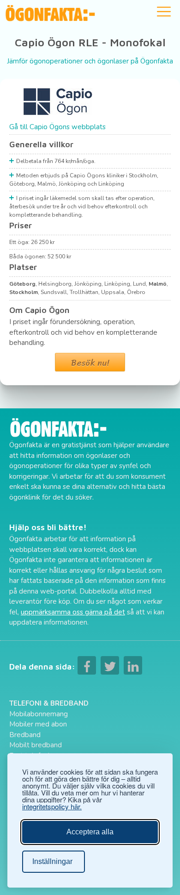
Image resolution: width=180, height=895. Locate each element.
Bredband (25, 734)
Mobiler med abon (38, 724)
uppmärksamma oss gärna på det (73, 612)
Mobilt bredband (35, 745)
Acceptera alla (90, 832)
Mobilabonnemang (38, 714)
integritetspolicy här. (52, 806)
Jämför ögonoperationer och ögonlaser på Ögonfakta (90, 61)
